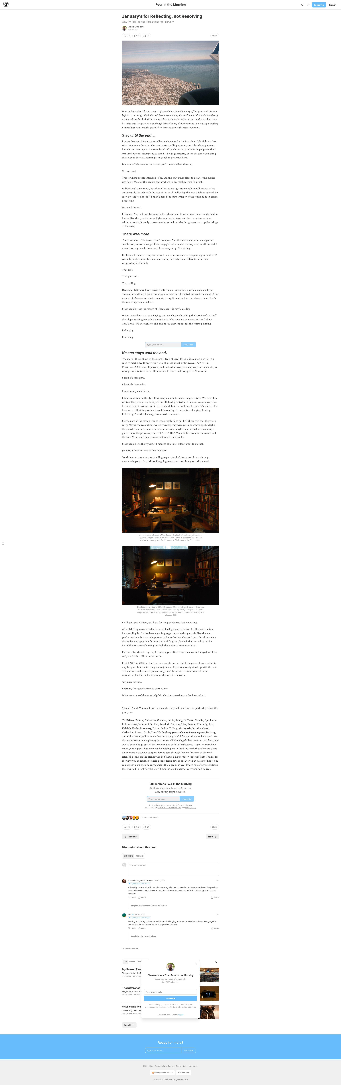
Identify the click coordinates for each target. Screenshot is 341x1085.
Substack (157, 1079)
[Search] (302, 4)
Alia (129, 914)
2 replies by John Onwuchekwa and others (149, 905)
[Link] (118, 135)
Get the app (183, 1072)
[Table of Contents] (3, 542)
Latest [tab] (132, 962)
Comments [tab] (128, 856)
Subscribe (319, 4)
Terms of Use (183, 1004)
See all (127, 1025)
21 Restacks (153, 818)
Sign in (332, 4)
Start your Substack (163, 1072)
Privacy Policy (190, 1007)
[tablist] (133, 856)
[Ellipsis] (218, 880)
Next (210, 836)
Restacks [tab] (139, 856)
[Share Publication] (308, 4)
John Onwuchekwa (136, 27)
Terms (179, 1066)
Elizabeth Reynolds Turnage (140, 880)
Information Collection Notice (169, 1007)
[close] (196, 963)
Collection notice (190, 1066)
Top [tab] (125, 962)
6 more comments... (130, 948)
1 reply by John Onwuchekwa (143, 936)
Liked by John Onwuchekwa (140, 884)
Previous (132, 836)
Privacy (171, 1066)
